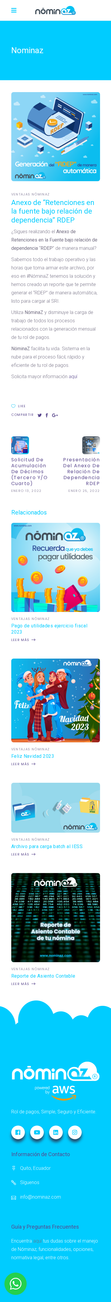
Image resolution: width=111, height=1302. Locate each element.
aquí (73, 376)
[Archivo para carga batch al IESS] (55, 831)
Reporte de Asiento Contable (43, 976)
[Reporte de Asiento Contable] (55, 960)
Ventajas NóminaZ (30, 194)
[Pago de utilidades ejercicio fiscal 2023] (55, 610)
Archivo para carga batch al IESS (47, 846)
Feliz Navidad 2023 (32, 756)
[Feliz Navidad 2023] (55, 741)
